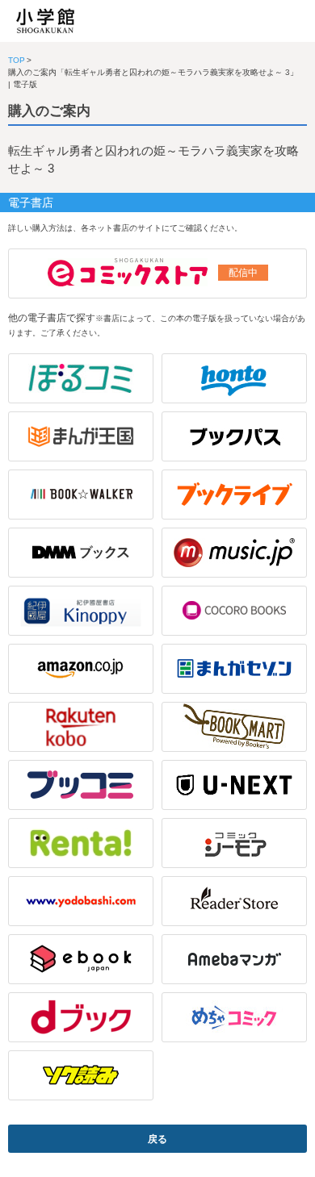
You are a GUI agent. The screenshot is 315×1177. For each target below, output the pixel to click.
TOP (16, 60)
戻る (157, 1139)
